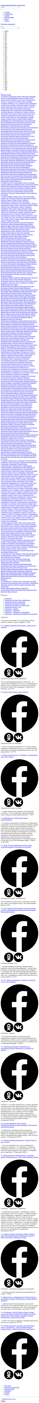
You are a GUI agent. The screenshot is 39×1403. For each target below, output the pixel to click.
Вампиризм (4, 153)
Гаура (31, 184)
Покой (11, 398)
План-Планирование (11, 391)
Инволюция (16, 245)
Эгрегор (20, 581)
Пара (12, 381)
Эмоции (10, 585)
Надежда (9, 322)
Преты (26, 421)
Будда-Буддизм (13, 146)
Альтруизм (19, 105)
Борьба (12, 143)
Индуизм (9, 246)
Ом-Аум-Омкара (19, 362)
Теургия (9, 529)
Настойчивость (14, 328)
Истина (12, 257)
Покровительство (27, 398)
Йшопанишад (10, 238)
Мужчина (22, 315)
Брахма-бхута (5, 145)
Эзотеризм (26, 581)
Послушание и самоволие (19, 1316)
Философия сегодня (11, 1236)
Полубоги (20, 400)
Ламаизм (17, 277)
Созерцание (22, 498)
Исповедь (23, 255)
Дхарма (11, 219)
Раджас (14, 441)
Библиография (5, 5)
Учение (13, 548)
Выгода (9, 179)
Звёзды (14, 233)
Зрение (26, 236)
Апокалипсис (18, 112)
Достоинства (5, 215)
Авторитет (14, 100)
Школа (8, 574)
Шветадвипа (5, 573)
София (30, 504)
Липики (20, 279)
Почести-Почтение (21, 407)
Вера (11, 157)
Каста (27, 262)
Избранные (4, 241)
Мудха (9, 315)
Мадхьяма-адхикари (7, 288)
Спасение (11, 505)
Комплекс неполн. (19, 267)
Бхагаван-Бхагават (20, 148)
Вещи (13, 158)
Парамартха (9, 383)
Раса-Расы (33, 447)
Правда (15, 409)
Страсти (31, 510)
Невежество (27, 331)
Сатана (3, 476)
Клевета (14, 265)
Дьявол (9, 221)
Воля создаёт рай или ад (11, 755)
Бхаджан (29, 148)
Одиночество (17, 359)
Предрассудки (5, 417)
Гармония (17, 184)
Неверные (13, 333)
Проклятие (15, 429)
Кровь (14, 272)
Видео (7, 19)
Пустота (17, 438)
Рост (34, 457)
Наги (34, 321)
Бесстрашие (4, 131)
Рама (23, 447)
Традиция (18, 533)
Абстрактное (12, 96)
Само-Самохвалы (14, 462)
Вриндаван (4, 177)
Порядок (9, 403)
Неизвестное (5, 338)
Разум (11, 447)
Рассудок (13, 450)
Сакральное (21, 460)
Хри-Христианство (7, 557)
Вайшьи (30, 152)
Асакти (24, 114)
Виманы (32, 162)
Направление (26, 324)
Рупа (2, 459)
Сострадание (12, 504)
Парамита (33, 383)
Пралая (24, 412)
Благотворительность (24, 134)
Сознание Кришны (7, 500)
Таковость (9, 523)
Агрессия (28, 100)
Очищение (12, 378)
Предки (22, 416)
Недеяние (28, 334)
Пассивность (18, 386)
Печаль (28, 390)
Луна (13, 283)
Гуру (2, 195)
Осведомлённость (12, 367)
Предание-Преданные (29, 414)
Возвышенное (5, 169)
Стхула (29, 512)
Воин (16, 171)
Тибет (15, 529)
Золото (11, 236)
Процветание (20, 435)
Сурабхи (17, 517)
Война (12, 171)
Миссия (3, 309)
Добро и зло (5, 212)
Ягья (16, 590)
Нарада (9, 326)
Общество (10, 355)
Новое (15, 348)
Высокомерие (5, 181)
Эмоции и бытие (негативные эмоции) (16, 1234)
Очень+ (7, 1394)
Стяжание (4, 514)
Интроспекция (32, 250)
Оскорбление (24, 369)
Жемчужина (25, 224)
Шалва (27, 569)
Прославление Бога (7, 433)
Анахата (31, 107)
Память (21, 379)
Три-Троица (19, 536)
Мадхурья (30, 286)
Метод (3, 305)
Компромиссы (30, 267)
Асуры (31, 115)
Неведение (19, 331)
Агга (19, 100)
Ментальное (5, 302)
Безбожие (4, 124)
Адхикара (4, 103)
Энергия (16, 585)
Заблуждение (6, 229)
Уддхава (3, 542)
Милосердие (29, 305)
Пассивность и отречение (22, 847)
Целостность (5, 560)
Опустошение (24, 364)
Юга (4, 588)
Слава (22, 490)
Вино (2, 164)
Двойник (25, 200)
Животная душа (29, 226)
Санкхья (3, 474)
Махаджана (13, 298)
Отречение (15, 376)
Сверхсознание (21, 479)
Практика (18, 412)
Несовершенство (29, 341)
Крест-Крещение (11, 271)
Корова (23, 269)
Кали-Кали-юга (21, 259)
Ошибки (19, 378)
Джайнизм (28, 207)
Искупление (31, 253)
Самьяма (34, 471)
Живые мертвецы (13, 227)
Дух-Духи (12, 217)
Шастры (29, 571)
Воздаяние (13, 169)
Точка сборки (9, 533)
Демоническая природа (11, 1046)
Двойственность (6, 202)
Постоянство (13, 405)
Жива (22, 226)
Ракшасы (19, 447)
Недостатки (4, 336)
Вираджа (7, 164)
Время (35, 176)
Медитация (19, 300)
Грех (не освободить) (16, 1314)
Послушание (25, 403)
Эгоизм (14, 581)
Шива (20, 573)
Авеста (31, 98)
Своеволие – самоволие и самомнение (17, 612)
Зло (16, 234)
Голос (12, 189)
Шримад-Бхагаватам (7, 576)
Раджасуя (20, 441)
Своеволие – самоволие (12, 610)
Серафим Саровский (10, 625)
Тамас (20, 523)
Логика (17, 281)
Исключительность (7, 253)
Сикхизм (26, 486)
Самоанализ (24, 462)
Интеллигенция (20, 248)
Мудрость (4, 315)
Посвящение (16, 403)
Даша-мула (19, 198)
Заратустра (25, 231)
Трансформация (15, 535)
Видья (22, 162)
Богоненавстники (6, 139)
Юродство (24, 588)
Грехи (32, 191)
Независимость (24, 336)
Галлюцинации (18, 183)
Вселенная (20, 177)
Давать (4, 196)
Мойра (34, 310)
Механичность (10, 305)
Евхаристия (13, 222)
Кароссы (3, 262)
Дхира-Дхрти (29, 219)
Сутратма (28, 517)
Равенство (23, 440)
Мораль (18, 314)
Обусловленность (29, 353)
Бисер (21, 131)
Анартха (26, 107)
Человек (15, 564)
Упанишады (10, 545)
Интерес (28, 248)
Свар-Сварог (5, 478)
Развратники (19, 443)
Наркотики (15, 326)
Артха (10, 114)
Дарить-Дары (30, 196)
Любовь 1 (24, 283)
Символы (4, 488)
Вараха (19, 153)
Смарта (19, 493)
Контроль (8, 269)
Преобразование (31, 419)
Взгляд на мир (28, 158)
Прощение (34, 435)
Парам (3, 383)
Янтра (10, 592)
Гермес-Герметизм (11, 186)
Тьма (20, 538)
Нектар (11, 338)
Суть (32, 517)
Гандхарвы (31, 183)
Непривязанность (6, 341)
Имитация (20, 243)
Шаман (36, 569)
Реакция (14, 452)
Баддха (23, 120)
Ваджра (4, 152)
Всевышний (12, 177)
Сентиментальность (19, 485)
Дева (19, 202)
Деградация (14, 203)
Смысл (15, 495)
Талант (15, 523)
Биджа (14, 131)
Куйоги (34, 272)
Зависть (26, 229)
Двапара (3, 200)
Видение (16, 162)
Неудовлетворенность (14, 345)
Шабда (5, 569)
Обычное (4, 357)
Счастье (3, 521)
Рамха (27, 447)
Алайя (3, 105)
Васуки (9, 155)
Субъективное (32, 514)
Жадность (5, 224)
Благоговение (5, 133)
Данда (21, 196)
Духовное (33, 217)
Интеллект (11, 248)
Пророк (10, 431)
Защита (8, 233)
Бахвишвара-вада (10, 122)
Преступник (20, 421)
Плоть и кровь (17, 692)
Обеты (4, 350)
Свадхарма (27, 476)
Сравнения (15, 507)
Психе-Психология (15, 436)
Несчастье (16, 343)
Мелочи (31, 300)
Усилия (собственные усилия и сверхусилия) (17, 1316)
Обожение (22, 350)
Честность (13, 566)
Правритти (12, 410)
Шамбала (4, 571)
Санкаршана (21, 472)
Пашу (30, 386)
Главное (33, 186)
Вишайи (23, 164)
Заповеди (19, 231)
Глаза (2, 188)
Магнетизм (10, 286)
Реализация (21, 452)
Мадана (17, 286)
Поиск (27, 397)
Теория (24, 528)
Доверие (20, 212)
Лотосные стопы (6, 283)
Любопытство (5, 284)
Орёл (25, 365)
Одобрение (25, 359)
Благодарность (15, 133)
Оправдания (15, 364)
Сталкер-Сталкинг (7, 509)
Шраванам (14, 574)
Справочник (9, 14)
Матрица (28, 295)
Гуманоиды (23, 193)
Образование (16, 352)
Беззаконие (28, 124)
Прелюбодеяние (6, 419)
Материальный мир (7, 295)
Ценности (16, 560)
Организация (5, 365)
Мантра (30, 291)
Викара (26, 162)
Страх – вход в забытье (8, 982)
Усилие (8, 547)
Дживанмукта (5, 210)
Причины (17, 424)
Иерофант (28, 240)
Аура (18, 117)
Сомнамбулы (5, 502)
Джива (30, 208)
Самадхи (34, 460)
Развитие (4, 443)
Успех (19, 547)
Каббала (4, 259)
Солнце (24, 500)
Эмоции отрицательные (15, 908)
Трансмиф (28, 533)
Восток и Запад (6, 176)
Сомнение (12, 502)
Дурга (35, 215)
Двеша (14, 200)
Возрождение (5, 171)
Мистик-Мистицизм (12, 309)
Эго (10, 581)
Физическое (30, 550)
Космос (29, 269)
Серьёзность (10, 486)
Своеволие (20, 481)
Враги (22, 176)
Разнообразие (21, 445)
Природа (11, 424)
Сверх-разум (30, 478)
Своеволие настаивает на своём (15, 603)
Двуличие (15, 202)
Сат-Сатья (34, 474)
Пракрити (12, 412)
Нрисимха (32, 348)
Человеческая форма (25, 564)
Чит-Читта (9, 567)
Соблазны (4, 497)
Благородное (31, 133)
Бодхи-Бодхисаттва (29, 139)
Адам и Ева (12, 101)
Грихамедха (4, 193)
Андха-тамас (9, 108)
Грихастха (12, 193)
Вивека (28, 160)
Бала (27, 120)
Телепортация (31, 526)
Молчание (34, 312)
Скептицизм (28, 488)
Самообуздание (22, 464)
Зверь (18, 233)
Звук (21, 233)
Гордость (21, 189)
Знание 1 (24, 234)
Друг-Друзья (26, 215)
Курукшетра (28, 274)
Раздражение (5, 445)
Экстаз (20, 583)
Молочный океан (25, 312)
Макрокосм (16, 290)
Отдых (32, 372)
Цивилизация (5, 562)
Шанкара (10, 571)
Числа (26, 566)
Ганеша (3, 184)
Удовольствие (21, 542)
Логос (22, 281)
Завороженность (6, 231)
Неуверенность (28, 343)
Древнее (18, 215)
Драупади (12, 215)
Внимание (29, 165)
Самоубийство (28, 469)
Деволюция (25, 202)
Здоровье (27, 233)
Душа (2, 219)
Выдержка (15, 179)
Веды (26, 155)
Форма (11, 552)
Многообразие (14, 310)
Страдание (18, 510)
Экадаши (33, 581)
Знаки (19, 234)
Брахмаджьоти (14, 145)
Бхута (26, 150)
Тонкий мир (19, 531)
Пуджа (24, 436)
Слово (9, 491)
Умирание (11, 543)
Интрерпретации (15, 250)
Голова (8, 189)
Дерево (35, 205)
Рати (27, 450)
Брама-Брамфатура (24, 143)
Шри (32, 574)
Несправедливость (7, 343)
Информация (12, 252)
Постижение (5, 405)
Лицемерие (4, 281)
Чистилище (32, 566)
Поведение (9, 393)
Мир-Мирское (19, 307)
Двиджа (19, 200)
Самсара (22, 471)
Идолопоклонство (6, 240)
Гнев (11, 188)
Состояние (4, 504)
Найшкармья (16, 322)
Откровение (9, 374)
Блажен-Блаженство (15, 136)
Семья (7, 485)
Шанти (15, 571)
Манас (11, 291)
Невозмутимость (18, 334)
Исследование (5, 257)
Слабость (16, 490)
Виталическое (15, 164)
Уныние (3, 545)
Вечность (8, 158)
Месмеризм (27, 302)
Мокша (3, 312)
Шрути (16, 576)
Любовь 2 (31, 283)
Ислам (18, 255)
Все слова (8, 1386)
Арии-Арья (4, 114)
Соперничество (21, 502)
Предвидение (15, 416)
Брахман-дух (29, 145)
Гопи (16, 189)
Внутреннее (5, 167)
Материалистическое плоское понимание (14, 1125)
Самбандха (4, 462)
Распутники (17, 448)
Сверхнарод (12, 479)
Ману (35, 291)
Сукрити (29, 516)
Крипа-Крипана (28, 271)
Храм (33, 555)
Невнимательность (7, 334)
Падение (5, 379)
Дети (8, 207)
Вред (31, 176)
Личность (11, 281)
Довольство (27, 212)
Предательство (5, 416)
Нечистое (24, 345)
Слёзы (36, 490)
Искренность (22, 253)
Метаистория (14, 303)
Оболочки (29, 350)
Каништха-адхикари (14, 260)
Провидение (14, 426)
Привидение (33, 421)
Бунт (31, 146)
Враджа (26, 176)
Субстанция (17, 514)
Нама (2, 324)
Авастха (21, 98)
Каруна (22, 262)
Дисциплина (28, 210)
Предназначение (30, 416)
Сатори (8, 476)
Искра (15, 253)
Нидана (30, 345)
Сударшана (7, 516)
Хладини (21, 555)
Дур (31, 215)
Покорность (17, 398)
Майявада (27, 288)
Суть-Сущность (6, 519)
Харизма (29, 554)
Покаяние (32, 397)
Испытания (30, 255)
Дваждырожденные (29, 198)
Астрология (25, 115)
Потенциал (28, 405)
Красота (3, 271)
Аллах (7, 105)
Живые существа (25, 227)
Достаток (30, 214)
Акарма (21, 103)
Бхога (18, 150)
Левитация (23, 277)
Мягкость (19, 319)
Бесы (10, 131)
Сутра (22, 517)
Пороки (3, 403)
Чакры (10, 564)
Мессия (34, 302)
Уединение (30, 542)
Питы (2, 391)
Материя (16, 295)
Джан (10, 208)
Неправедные (24, 340)
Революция (10, 454)
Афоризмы (23, 117)
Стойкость (11, 510)
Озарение (31, 360)
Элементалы (34, 583)
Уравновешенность (27, 545)
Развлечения (11, 443)
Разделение (27, 443)
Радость (26, 441)
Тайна (4, 523)
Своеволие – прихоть (11, 609)
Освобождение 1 (23, 367)
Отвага (31, 371)
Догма (33, 212)
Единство (20, 222)
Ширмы (3, 574)
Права (11, 409)
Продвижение (24, 428)
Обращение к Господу (28, 352)
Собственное (12, 497)
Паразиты (34, 381)
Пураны (33, 436)
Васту (33, 153)
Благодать (23, 133)
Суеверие (19, 516)
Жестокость (16, 226)
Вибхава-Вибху (21, 160)
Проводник (22, 426)
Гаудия (27, 184)
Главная (7, 12)
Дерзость (4, 207)
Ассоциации (11, 115)
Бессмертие (17, 129)
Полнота (14, 400)
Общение (4, 355)
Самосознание (5, 469)
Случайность (12, 493)
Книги (29, 265)
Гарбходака (9, 184)
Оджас (11, 359)
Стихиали (4, 510)
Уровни (3, 547)
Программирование (7, 428)
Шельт (11, 573)
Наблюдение (6, 321)
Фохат (15, 552)
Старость (16, 509)
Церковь (28, 560)
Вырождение (27, 179)
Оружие (3, 367)
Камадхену (4, 260)
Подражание (33, 395)
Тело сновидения (6, 528)
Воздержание (21, 169)
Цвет (13, 559)
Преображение (21, 419)
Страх (10, 512)
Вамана (35, 152)
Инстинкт (4, 248)
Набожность (15, 321)
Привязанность (13, 422)
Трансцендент (25, 535)
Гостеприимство (18, 191)
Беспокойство (33, 127)
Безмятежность (5, 126)
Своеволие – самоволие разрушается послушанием (21, 614)
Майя (22, 288)
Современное (5, 498)
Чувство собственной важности (14, 1140)
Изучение (26, 241)
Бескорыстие (24, 127)
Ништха (32, 347)
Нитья (19, 347)
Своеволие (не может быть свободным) (17, 600)
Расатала (3, 448)
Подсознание (5, 397)
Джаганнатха (15, 207)
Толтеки (7, 531)
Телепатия (23, 526)
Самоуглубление (6, 471)
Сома (33, 500)
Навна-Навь (23, 321)
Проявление (5, 436)
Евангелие (5, 222)
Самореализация (6, 467)
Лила (7, 279)
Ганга (25, 183)
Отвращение (16, 372)
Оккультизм (4, 362)
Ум (7, 543)
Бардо (3, 122)
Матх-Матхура (5, 296)
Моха (23, 314)
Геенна (36, 184)
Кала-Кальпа (12, 259)
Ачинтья (14, 119)
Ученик (18, 548)
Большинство (5, 143)
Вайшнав (24, 152)
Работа (12, 440)
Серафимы (30, 485)
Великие (35, 155)
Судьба (13, 516)
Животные (4, 227)
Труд (25, 536)
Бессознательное (26, 129)
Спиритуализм (19, 505)
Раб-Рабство (6, 440)
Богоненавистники (22, 138)
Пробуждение (5, 426)
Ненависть (22, 338)
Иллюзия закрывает (10, 1123)
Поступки (21, 405)
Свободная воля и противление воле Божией (20, 910)
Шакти (22, 569)
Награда (3, 322)
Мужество (15, 315)
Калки (29, 259)
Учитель (24, 548)
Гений (3, 186)
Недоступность (14, 336)
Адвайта (18, 101)
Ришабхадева (28, 455)
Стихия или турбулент (28, 980)
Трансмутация (5, 535)
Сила (30, 486)
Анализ (3, 107)
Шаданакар (15, 569)
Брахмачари (4, 146)
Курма (22, 274)
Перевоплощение (6, 388)
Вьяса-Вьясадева (15, 181)
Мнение (32, 309)
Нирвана (8, 347)
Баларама (32, 120)
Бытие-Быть (32, 150)
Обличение (10, 350)
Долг (12, 214)
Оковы (11, 362)
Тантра (29, 523)
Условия (13, 547)
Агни (23, 100)
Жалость (12, 224)
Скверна (21, 488)
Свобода (14, 481)
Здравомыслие (5, 234)
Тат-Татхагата (15, 524)
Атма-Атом (9, 117)
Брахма (32, 143)
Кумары (9, 274)
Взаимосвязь (19, 158)
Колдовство (4, 267)
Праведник (21, 409)
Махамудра (27, 298)
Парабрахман (19, 381)
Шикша (33, 573)
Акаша (26, 103)
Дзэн (17, 210)
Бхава (2, 148)
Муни (9, 317)
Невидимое (20, 333)
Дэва (13, 221)
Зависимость (20, 229)
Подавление (5, 395)
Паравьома (27, 381)
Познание (21, 397)
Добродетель (13, 212)
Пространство (24, 433)
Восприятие (21, 174)
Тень (20, 528)
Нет (21, 343)
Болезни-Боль (25, 141)
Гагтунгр (10, 183)
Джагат (21, 207)
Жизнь (33, 227)
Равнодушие (5, 441)
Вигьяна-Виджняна (7, 162)
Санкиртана (29, 472)
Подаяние (12, 395)
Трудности (30, 536)
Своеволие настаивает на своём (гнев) (17, 605)
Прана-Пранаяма (32, 412)
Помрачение (10, 402)
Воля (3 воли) (8, 692)
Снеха (20, 495)
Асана (29, 114)
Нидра (35, 345)
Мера (10, 302)
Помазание (32, 400)
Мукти (33, 315)
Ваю (13, 155)
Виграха (33, 160)
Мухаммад (14, 317)
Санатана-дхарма (6, 472)
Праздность (4, 412)
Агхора (3, 101)
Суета (24, 516)
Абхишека (32, 96)
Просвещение (27, 431)
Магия (4, 286)
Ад (7, 101)
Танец (25, 523)
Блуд (30, 136)
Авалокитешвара (12, 98)
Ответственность (6, 372)
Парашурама (21, 384)
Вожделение (16, 167)
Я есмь (4, 590)
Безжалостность (19, 124)
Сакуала (28, 460)
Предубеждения (15, 417)
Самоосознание (17, 466)
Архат (15, 114)
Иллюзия (14, 243)
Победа (3, 393)
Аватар (26, 98)
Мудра (33, 314)
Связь (26, 481)
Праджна (19, 410)
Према (14, 419)
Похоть (12, 407)
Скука (11, 490)
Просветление (18, 431)
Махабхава (31, 296)
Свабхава (21, 476)
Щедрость (4, 579)
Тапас (34, 523)
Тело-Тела (15, 528)
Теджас (11, 526)
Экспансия (4, 583)
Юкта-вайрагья (11, 588)
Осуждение (25, 371)
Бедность (29, 122)
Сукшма (35, 516)
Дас (7, 198)
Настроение (31, 328)
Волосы (25, 171)
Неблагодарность (6, 331)
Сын (7, 521)
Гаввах (4, 183)
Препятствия (5, 421)
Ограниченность (25, 357)
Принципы (4, 424)
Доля (16, 214)
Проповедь (4, 431)
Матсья (33, 295)
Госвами (30, 189)
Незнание (32, 336)
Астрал (18, 115)
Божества (4, 141)
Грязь (17, 193)
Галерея (7, 15)
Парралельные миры (7, 386)
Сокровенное (17, 500)
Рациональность (6, 452)
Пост (30, 403)
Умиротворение (20, 543)
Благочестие (5, 136)
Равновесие (30, 440)
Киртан (34, 264)
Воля (35, 171)
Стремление (16, 512)
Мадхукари (23, 286)
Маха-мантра (23, 296)
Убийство (13, 540)
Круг (24, 272)
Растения (19, 450)
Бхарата (3, 150)
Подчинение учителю (11, 1312)
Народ (21, 326)
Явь (13, 590)
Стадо (33, 507)
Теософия (30, 528)
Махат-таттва (11, 300)
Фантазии (17, 550)
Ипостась (26, 252)
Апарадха (10, 112)
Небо (14, 331)
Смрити (10, 495)
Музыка (28, 315)
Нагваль (30, 321)
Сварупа (12, 478)
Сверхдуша (4, 479)
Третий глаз (11, 536)
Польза (26, 400)
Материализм (27, 293)
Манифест (8, 1391)
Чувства (21, 567)
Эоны (33, 585)
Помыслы (18, 402)
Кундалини (16, 274)
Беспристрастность (7, 129)
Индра (35, 245)
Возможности (30, 169)
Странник (25, 510)
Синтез (9, 488)
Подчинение (14, 397)
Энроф (21, 585)
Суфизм (13, 519)
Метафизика (32, 303)
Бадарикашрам (16, 120)
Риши (34, 455)
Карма (34, 260)
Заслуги (32, 231)
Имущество (4, 245)
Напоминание (16, 324)
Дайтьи (16, 196)
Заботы (13, 229)
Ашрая (24, 119)
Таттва (23, 524)
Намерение (8, 324)
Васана (29, 153)
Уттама (3, 548)
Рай (14, 447)
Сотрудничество (22, 504)
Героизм (20, 186)
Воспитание (13, 174)
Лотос (35, 281)
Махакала (20, 298)
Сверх (24, 478)
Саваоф (4, 460)
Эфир (7, 586)
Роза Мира (24, 457)
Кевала (29, 264)
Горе (25, 189)
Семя (11, 485)
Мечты (17, 305)
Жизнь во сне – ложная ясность (14, 1297)
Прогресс (17, 428)
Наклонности (32, 322)
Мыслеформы (22, 317)
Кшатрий (4, 276)
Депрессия (23, 205)
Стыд (34, 512)
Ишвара (24, 257)
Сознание (29, 498)
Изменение (19, 241)
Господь (10, 191)
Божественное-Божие (14, 141)
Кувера (29, 272)
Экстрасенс (26, 583)
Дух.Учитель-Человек (23, 217)
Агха (33, 100)
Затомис (3, 233)
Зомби (15, 236)
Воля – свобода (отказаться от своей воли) (21, 1329)
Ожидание (14, 360)
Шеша (16, 573)
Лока (31, 281)
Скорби (35, 488)
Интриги (25, 250)
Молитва (9, 312)
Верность (17, 157)
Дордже (23, 214)
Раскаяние (10, 448)
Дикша (21, 210)
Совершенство (21, 497)
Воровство (28, 172)
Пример (20, 422)
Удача (33, 540)
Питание (34, 390)
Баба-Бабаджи (6, 120)
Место (3, 303)
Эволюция (5, 581)
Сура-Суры (10, 517)
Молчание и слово (20, 1237)
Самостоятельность (16, 469)
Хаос (10, 554)
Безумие (26, 126)
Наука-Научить (6, 329)
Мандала (24, 291)
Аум (14, 117)
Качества (14, 264)
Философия (4, 552)
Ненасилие (30, 338)
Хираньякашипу (6, 555)
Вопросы (22, 172)
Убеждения (5, 540)
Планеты (21, 391)
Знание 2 (31, 234)
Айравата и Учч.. (13, 103)
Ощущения (26, 378)
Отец (36, 372)
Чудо (25, 567)
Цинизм (16, 562)
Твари (27, 524)
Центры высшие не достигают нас (15, 1325)
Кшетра (9, 276)
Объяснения (28, 355)
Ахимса (3, 119)
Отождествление (6, 376)
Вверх (3, 1401)
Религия (33, 454)
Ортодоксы (30, 365)
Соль (29, 500)
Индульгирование (18, 246)
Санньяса (10, 474)
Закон (13, 231)
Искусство (4, 255)
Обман (17, 350)
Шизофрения (26, 573)
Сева (31, 483)
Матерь (22, 295)
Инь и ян (19, 252)
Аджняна (29, 101)
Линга (15, 279)
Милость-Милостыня (7, 307)
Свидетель (7, 481)
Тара (2, 524)
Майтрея (17, 288)
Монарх (8, 314)
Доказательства (6, 214)
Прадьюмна (33, 410)
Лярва (16, 284)
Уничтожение (30, 543)
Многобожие (5, 310)
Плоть (32, 391)
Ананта (20, 107)
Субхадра (24, 514)
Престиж (12, 421)
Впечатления (15, 176)
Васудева (4, 155)
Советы (34, 497)
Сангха (14, 472)
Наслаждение (33, 326)
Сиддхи (20, 486)
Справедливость (6, 507)
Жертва (9, 226)
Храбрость (28, 555)
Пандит (32, 379)
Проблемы (31, 424)
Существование (22, 519)
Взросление (4, 160)
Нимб (2, 347)
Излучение (11, 241)
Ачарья (8, 119)
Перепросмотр (8, 390)
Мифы (22, 309)
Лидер (3, 279)
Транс (23, 533)
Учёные (8, 548)
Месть (7, 303)
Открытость (17, 374)
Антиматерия (5, 110)
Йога (3, 238)
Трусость (4, 538)
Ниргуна (14, 347)
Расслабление (5, 450)
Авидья (7, 100)
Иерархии (21, 240)
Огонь (18, 357)
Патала (25, 386)
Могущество (23, 310)
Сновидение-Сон (28, 495)
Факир (4, 550)
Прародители (5, 414)
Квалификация (22, 264)
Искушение (11, 255)
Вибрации (12, 160)
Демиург (34, 203)
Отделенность (25, 372)
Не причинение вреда (31, 329)
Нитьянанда (25, 347)
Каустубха (7, 264)
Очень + (7, 21)
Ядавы (20, 590)
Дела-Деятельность (25, 203)
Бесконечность (15, 127)
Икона (9, 243)
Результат (18, 454)
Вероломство (24, 157)
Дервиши (30, 205)
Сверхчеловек (31, 479)
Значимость (4, 236)
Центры (22, 560)
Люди (12, 284)
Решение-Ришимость (11, 455)
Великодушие (5, 157)
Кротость (20, 272)
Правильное (5, 410)
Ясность (14, 592)
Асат (33, 114)
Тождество (32, 529)
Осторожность (16, 371)
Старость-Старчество (26, 509)
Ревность (4, 454)
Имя (10, 245)
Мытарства (12, 319)
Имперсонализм (29, 243)
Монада (3, 314)
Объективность (19, 355)
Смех (35, 493)
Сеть (15, 486)
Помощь (3, 402)
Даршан (3, 198)
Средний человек (24, 507)
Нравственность (23, 348)
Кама (33, 259)
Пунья (28, 436)
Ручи (5, 459)
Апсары (25, 112)
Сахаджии (14, 476)
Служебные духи (27, 491)
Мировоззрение (29, 307)
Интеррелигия (5, 250)
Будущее (26, 146)
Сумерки (4, 517)
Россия (30, 457)
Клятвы (24, 265)
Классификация (6, 265)
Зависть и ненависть (13, 980)
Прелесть (31, 417)
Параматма (16, 383)
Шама (31, 569)
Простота (17, 433)
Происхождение (6, 429)
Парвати (28, 384)
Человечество (5, 566)
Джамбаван (4, 208)
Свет (2, 481)
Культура (4, 274)
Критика (3, 272)
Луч (17, 283)
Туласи (9, 538)
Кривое (20, 271)
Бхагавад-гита (9, 148)
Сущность (30, 519)
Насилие (26, 326)
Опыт (31, 364)
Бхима (14, 150)
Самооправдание (6, 466)
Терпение (4, 529)
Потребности (5, 407)
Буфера (35, 146)
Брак (16, 143)
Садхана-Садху (12, 460)
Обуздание (20, 353)
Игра (16, 238)
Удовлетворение (11, 542)
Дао (24, 196)
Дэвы (17, 221)
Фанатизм (10, 550)
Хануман (5, 554)
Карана (29, 260)
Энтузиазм (27, 585)
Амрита (25, 105)
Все (6, 31)
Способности (33, 505)
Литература (27, 279)
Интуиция (4, 252)
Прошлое (28, 435)
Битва (26, 131)
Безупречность (5, 127)
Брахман (22, 145)
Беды (33, 122)
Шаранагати (22, 571)
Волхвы (31, 171)
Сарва (29, 474)
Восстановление (31, 174)
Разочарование (31, 445)
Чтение (15, 567)
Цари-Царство (7, 559)
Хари (24, 554)
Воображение (5, 172)
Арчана (19, 114)
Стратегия (4, 512)
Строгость (23, 512)
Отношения (25, 374)
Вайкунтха (10, 152)
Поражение (33, 402)
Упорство (17, 545)
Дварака (9, 200)
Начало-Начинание (17, 329)
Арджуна (32, 112)
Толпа (3, 531)
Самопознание (27, 466)
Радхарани (32, 441)
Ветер (3, 158)
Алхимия (13, 105)
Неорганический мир (8, 340)
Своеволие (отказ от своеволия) (15, 602)
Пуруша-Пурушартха (7, 438)
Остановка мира (6, 371)
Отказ (3, 374)
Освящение (15, 369)
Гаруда (22, 184)
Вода (10, 167)
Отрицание (23, 376)
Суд (2, 516)
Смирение (4, 495)
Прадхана (26, 410)
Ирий (31, 252)
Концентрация (16, 269)
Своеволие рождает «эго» (13, 607)
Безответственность (17, 126)
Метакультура (22, 303)
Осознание (32, 369)
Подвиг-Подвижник (22, 395)
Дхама (7, 219)
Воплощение (14, 172)
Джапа (14, 208)
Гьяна (6, 195)
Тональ (13, 531)
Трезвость (4, 536)
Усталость (24, 547)
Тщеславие (15, 538)
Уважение (19, 540)
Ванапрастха (13, 153)
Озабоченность (23, 360)
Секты (3, 485)
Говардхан (21, 188)
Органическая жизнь (16, 365)
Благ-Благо (31, 131)
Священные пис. (14, 483)
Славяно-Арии (29, 490)
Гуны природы (32, 193)
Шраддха (21, 574)
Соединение (14, 498)
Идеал (21, 238)
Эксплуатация (12, 583)
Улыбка (3, 543)
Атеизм (3, 117)
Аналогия (9, 107)
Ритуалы (21, 455)
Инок (34, 246)
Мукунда (4, 317)
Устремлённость (33, 547)
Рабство (25, 692)
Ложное (27, 281)
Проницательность (25, 429)
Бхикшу (8, 150)
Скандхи (15, 488)
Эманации (4, 585)
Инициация (28, 246)
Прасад (12, 414)
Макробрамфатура (7, 290)
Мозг (29, 310)
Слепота (3, 491)
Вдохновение (19, 155)
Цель (11, 560)
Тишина (26, 529)
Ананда (15, 107)
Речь (2, 455)
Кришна (9, 272)
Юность (18, 588)
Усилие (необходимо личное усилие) (20, 845)
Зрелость (21, 236)
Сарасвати (23, 474)
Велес (30, 155)
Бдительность (20, 122)
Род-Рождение (15, 457)
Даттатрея (12, 198)
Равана (17, 440)
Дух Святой (4, 217)
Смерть (30, 493)
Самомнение (13, 464)
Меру (21, 302)
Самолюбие (4, 464)
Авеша (3, 100)
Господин (4, 191)
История (18, 257)
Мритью (28, 314)
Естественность (29, 222)
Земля (12, 234)
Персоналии (17, 390)
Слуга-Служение (16, 491)
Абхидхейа (25, 96)
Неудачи (3, 345)
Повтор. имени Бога (19, 393)
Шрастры (27, 574)
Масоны (14, 293)
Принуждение (28, 422)
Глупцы (7, 188)
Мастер (20, 293)
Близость (25, 136)
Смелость (25, 493)
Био (18, 131)
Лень (29, 277)
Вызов (21, 179)
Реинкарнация (25, 454)
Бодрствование (17, 139)
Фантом (23, 550)
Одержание (4, 359)
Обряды (3, 353)
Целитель (19, 559)
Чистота (3, 567)
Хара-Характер (17, 554)
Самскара (28, 471)
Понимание (25, 402)
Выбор (35, 177)
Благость (13, 134)
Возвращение (25, 167)
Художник (17, 557)
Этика (3, 586)
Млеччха (27, 309)
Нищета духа (5, 348)
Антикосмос (27, 108)
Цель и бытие (21, 1123)
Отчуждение (5, 378)
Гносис (15, 188)
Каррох (9, 262)
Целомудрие (26, 559)
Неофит (17, 340)
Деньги (17, 205)
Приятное (24, 424)
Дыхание (4, 221)
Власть (11, 165)
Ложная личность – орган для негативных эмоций (22, 1157)
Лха (20, 283)
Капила (24, 260)
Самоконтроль (32, 462)
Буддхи (21, 146)
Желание (18, 224)
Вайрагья (18, 152)
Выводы (3, 179)
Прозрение (33, 428)
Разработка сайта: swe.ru (9, 1399)
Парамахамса (25, 383)
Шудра (27, 576)
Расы (24, 450)
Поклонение (5, 398)
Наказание (24, 322)
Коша (33, 269)
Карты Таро (16, 262)
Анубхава (4, 112)
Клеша (19, 265)
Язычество (29, 590)
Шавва (9, 569)
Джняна (12, 210)
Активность (33, 103)
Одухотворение (6, 360)
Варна (24, 153)
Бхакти (35, 148)
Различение (13, 445)
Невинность (28, 333)
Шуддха (21, 576)
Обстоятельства (11, 353)
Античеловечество (16, 110)
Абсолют (5, 96)
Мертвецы (16, 302)
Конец (3, 269)
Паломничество (13, 379)
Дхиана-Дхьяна (19, 219)
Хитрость (15, 555)
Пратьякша (18, 414)
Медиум (26, 300)
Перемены (25, 388)
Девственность (5, 203)
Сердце (3, 486)
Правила (28, 409)
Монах (14, 314)
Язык (24, 590)
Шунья (9, 578)
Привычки (4, 422)
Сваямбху (18, 478)
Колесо (11, 267)
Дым (35, 219)
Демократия (5, 205)
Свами (34, 476)
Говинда (28, 188)
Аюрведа (30, 119)
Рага (10, 441)
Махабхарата (5, 298)
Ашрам (19, 119)
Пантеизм (4, 381)
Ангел (3, 108)
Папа (9, 381)
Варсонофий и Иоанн (8, 912)
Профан (13, 435)
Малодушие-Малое (27, 290)
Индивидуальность (26, 245)
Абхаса (19, 96)
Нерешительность (18, 341)
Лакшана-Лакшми (8, 277)
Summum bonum (6, 95)
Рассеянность (26, 448)
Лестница (34, 277)
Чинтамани (20, 566)
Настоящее (23, 328)
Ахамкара (30, 117)
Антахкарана (18, 108)
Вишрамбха (4, 165)
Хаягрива (35, 554)
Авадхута (4, 98)
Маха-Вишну (15, 296)
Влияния (16, 165)
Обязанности (11, 357)
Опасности (28, 362)
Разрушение (5, 447)
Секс (34, 483)
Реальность (28, 452)
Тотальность (28, 531)
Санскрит (16, 474)
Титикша (20, 529)
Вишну (28, 164)
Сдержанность (24, 483)
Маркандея (8, 293)
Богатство (12, 138)
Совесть (28, 497)
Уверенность (27, 540)
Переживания (16, 388)
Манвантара (17, 291)
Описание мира (6, 364)
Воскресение (5, 174)
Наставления (5, 328)
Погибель (30, 393)
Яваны (9, 590)
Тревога (32, 535)
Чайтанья (5, 564)
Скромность (5, 490)
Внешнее (22, 165)
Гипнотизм (26, 186)
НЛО (11, 348)
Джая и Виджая (22, 208)
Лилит (11, 279)
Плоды (27, 391)
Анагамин (32, 105)
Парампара (4, 384)
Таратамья (7, 524)
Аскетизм (4, 115)
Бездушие (10, 124)
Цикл (11, 562)
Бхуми (22, 150)
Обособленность (6, 352)
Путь (22, 438)
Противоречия (5, 435)
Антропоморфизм (28, 110)
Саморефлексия (17, 467)
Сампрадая (15, 471)
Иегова (15, 240)
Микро (22, 305)
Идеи (24, 238)
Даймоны (10, 196)
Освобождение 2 (6, 369)
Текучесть (17, 526)
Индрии (3, 246)
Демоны (11, 205)
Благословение (5, 134)
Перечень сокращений (18, 5)
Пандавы (27, 379)
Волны (20, 171)
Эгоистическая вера (7, 847)
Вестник (31, 157)
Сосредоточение (32, 502)
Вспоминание (28, 177)
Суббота (10, 514)
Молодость (15, 312)
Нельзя (16, 338)
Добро (35, 210)
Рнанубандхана (6, 457)
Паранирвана (12, 384)
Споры (27, 505)
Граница (26, 191)
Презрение (24, 417)
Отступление (31, 376)
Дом (19, 214)
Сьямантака (13, 521)
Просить (35, 431)
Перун (24, 390)
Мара (2, 293)
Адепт (24, 101)
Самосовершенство (28, 467)
